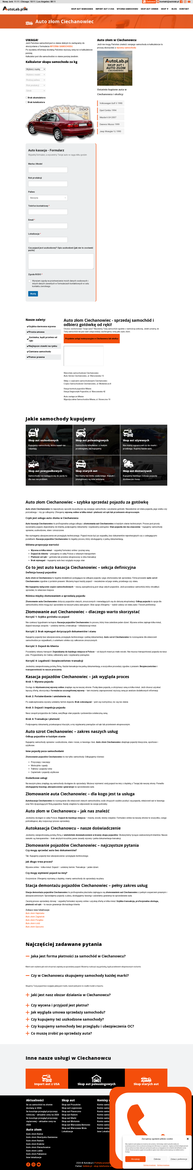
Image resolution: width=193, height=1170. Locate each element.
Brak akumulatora (36, 97)
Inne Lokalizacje (105, 1131)
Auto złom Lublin (34, 1150)
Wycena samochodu (127, 9)
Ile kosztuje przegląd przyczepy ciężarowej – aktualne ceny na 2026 (42, 1121)
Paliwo (31, 192)
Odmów (157, 1159)
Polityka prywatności (150, 1165)
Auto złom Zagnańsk (35, 916)
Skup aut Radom (70, 1114)
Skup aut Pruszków (71, 1104)
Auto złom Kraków (35, 1144)
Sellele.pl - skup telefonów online (99, 1166)
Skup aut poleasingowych (97, 1084)
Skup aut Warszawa (82, 9)
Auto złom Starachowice (38, 1147)
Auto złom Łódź (33, 923)
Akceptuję (135, 1159)
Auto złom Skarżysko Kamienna (41, 1137)
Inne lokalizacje (33, 1157)
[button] (187, 1139)
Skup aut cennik (149, 9)
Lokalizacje (67, 1131)
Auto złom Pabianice (36, 1154)
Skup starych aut (146, 1084)
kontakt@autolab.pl (169, 1)
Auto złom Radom (35, 1140)
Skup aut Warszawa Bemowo (76, 1125)
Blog (174, 9)
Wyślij (33, 293)
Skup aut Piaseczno (71, 1111)
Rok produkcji (35, 178)
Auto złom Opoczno (35, 926)
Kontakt (184, 9)
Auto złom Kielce (34, 1134)
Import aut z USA (105, 9)
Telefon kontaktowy (39, 206)
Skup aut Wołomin (71, 1121)
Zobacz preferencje (179, 1159)
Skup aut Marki (69, 1118)
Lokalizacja (34, 234)
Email (31, 220)
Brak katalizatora (36, 102)
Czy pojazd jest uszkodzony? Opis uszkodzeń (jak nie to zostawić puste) (60, 249)
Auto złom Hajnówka (35, 913)
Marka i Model (35, 164)
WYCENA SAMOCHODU (61, 46)
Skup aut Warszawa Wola (74, 1128)
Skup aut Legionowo (72, 1108)
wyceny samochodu (126, 47)
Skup (163, 9)
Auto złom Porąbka (34, 920)
